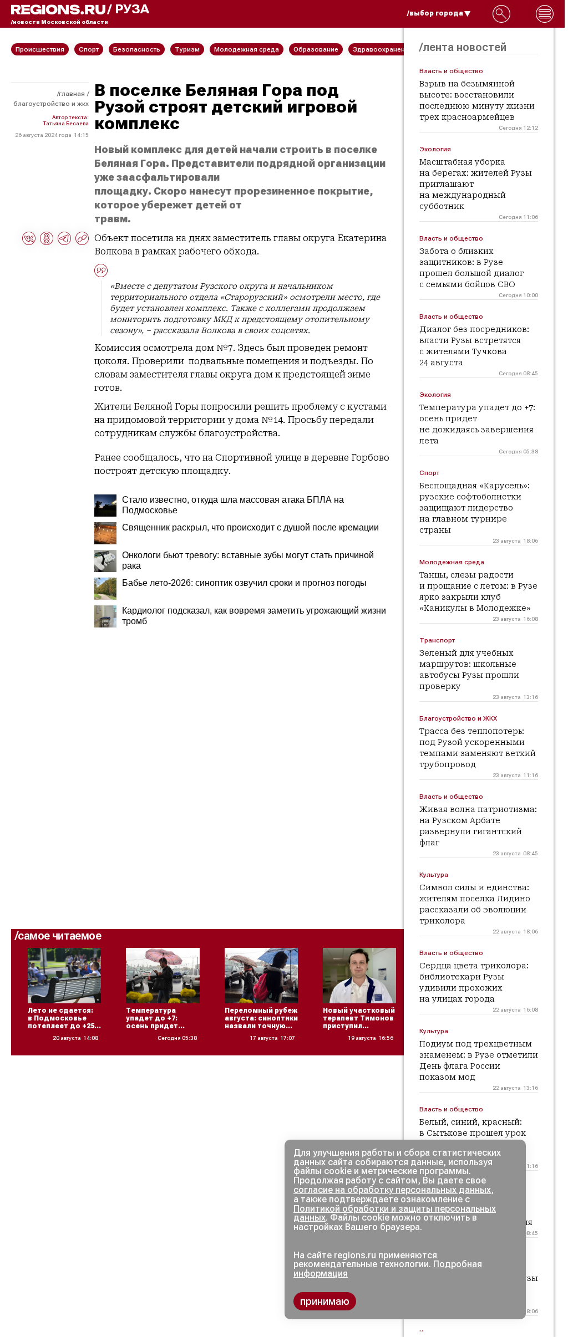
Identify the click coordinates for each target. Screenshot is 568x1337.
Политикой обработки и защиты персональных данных (394, 1213)
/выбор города (435, 13)
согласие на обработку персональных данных (392, 1190)
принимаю (324, 1301)
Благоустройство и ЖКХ (51, 104)
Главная (72, 94)
